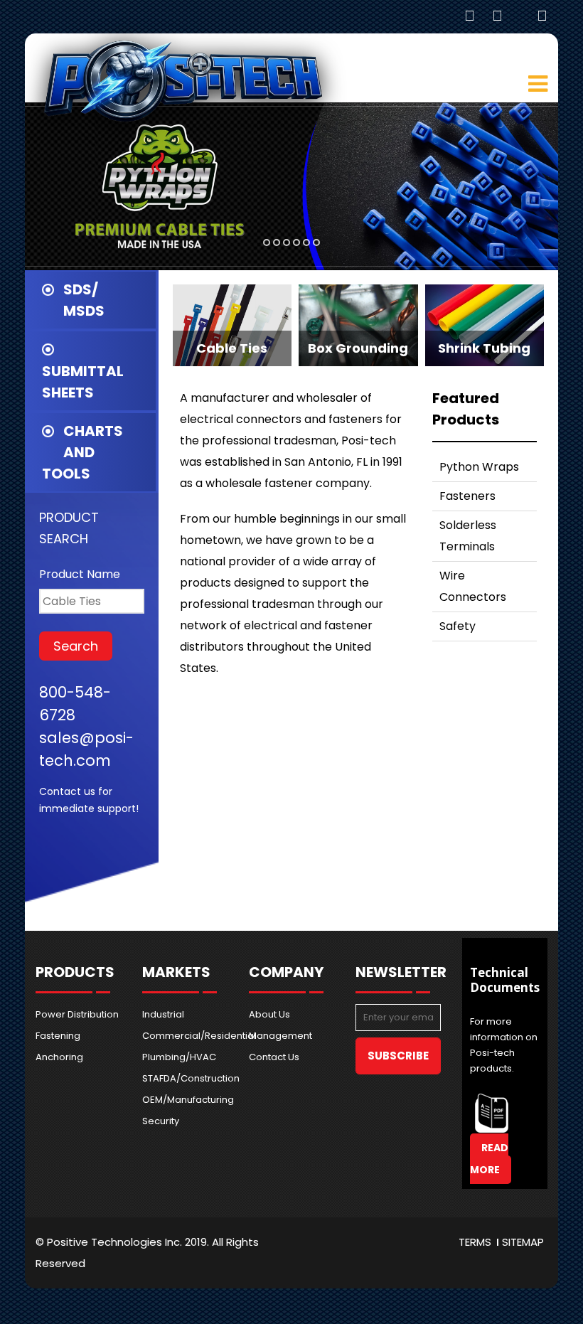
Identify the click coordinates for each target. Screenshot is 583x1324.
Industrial (163, 1014)
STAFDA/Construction (185, 1078)
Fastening (58, 1035)
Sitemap (523, 1242)
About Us (269, 1014)
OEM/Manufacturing (185, 1099)
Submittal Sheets (83, 381)
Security (160, 1121)
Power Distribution (77, 1014)
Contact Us (274, 1057)
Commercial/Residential (185, 1035)
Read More (489, 1159)
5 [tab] (306, 242)
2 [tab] (276, 242)
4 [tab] (296, 242)
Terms (475, 1242)
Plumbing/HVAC (179, 1057)
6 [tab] (316, 242)
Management (280, 1035)
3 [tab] (286, 242)
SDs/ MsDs (84, 300)
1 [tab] (266, 242)
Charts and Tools (82, 452)
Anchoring (59, 1057)
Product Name (79, 574)
